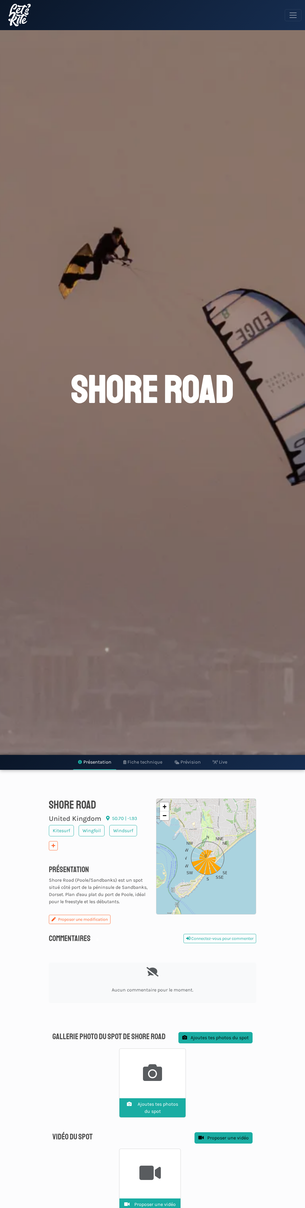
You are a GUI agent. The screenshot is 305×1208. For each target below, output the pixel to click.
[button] (206, 857)
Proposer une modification (83, 919)
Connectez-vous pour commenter (221, 938)
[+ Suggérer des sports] (53, 845)
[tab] (94, 762)
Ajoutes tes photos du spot (219, 1037)
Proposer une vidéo (227, 1138)
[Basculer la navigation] (293, 15)
